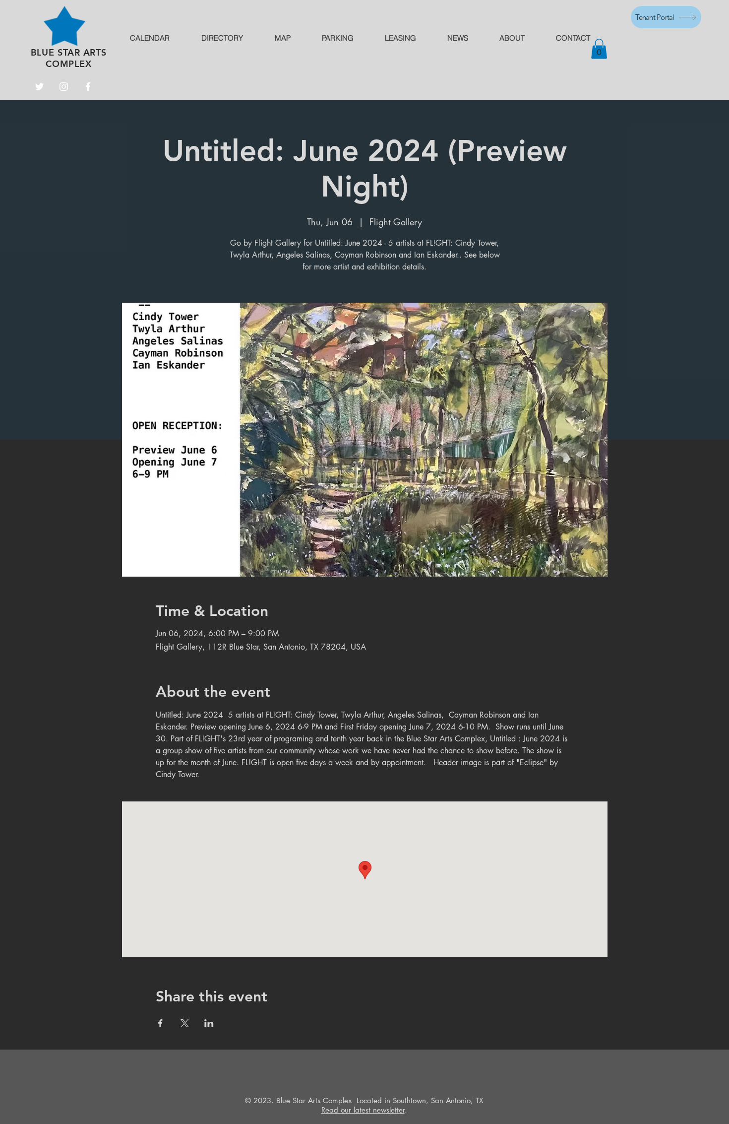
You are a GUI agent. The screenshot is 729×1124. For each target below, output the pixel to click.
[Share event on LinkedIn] (209, 1023)
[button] (599, 49)
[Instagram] (63, 86)
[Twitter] (39, 86)
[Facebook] (88, 86)
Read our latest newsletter (363, 1110)
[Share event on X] (184, 1023)
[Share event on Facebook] (160, 1023)
